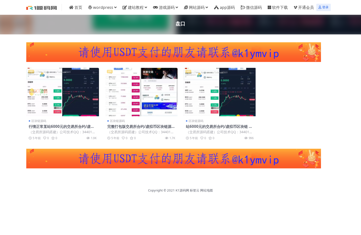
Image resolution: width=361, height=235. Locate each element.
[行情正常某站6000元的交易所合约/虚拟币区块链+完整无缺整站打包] (62, 92)
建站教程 (136, 7)
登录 (325, 7)
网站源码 (197, 7)
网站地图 (206, 190)
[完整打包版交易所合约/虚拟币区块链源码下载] (141, 92)
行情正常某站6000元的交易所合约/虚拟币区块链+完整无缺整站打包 (61, 128)
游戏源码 (167, 7)
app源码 (227, 7)
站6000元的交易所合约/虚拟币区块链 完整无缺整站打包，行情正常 (219, 128)
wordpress (103, 7)
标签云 (194, 190)
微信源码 (254, 7)
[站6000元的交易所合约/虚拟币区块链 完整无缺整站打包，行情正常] (219, 92)
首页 (78, 7)
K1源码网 (182, 190)
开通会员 (306, 7)
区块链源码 (38, 121)
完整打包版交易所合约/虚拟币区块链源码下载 (141, 128)
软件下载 (280, 7)
